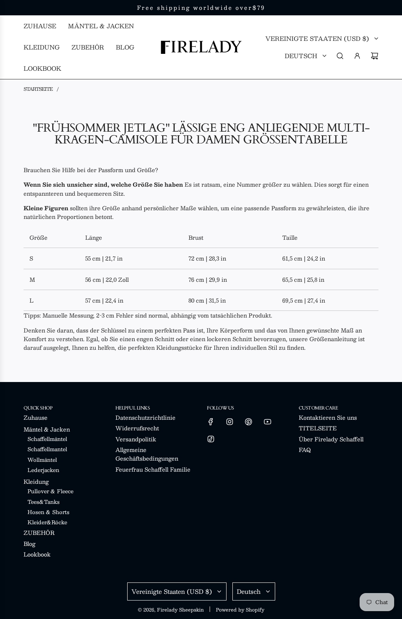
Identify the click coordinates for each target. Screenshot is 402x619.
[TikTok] (210, 439)
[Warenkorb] (374, 55)
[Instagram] (229, 421)
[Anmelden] (357, 55)
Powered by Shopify (240, 609)
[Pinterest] (248, 421)
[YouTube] (267, 421)
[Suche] (340, 55)
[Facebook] (210, 421)
